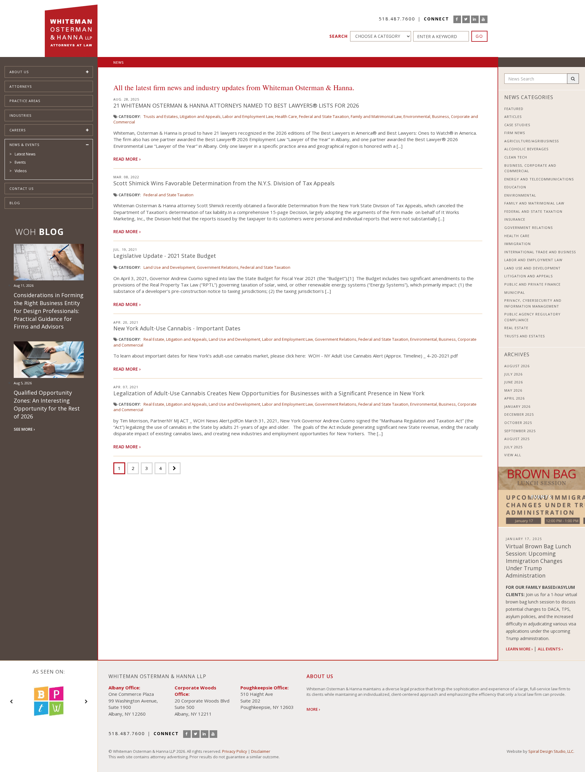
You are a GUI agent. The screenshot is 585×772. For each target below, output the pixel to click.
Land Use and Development (169, 267)
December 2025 (519, 414)
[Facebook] (457, 19)
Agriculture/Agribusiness (531, 141)
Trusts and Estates (161, 116)
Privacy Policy (234, 751)
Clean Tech (515, 157)
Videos (21, 170)
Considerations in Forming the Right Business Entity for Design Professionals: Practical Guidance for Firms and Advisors (48, 310)
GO (479, 36)
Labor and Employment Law (247, 116)
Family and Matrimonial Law (376, 116)
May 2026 (513, 390)
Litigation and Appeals (200, 116)
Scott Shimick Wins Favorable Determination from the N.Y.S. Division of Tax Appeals (224, 183)
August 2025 (517, 438)
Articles (513, 116)
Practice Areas (24, 100)
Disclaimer (260, 751)
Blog (14, 203)
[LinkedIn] (475, 19)
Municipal (514, 292)
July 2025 (513, 447)
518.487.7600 (397, 19)
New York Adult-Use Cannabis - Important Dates (176, 328)
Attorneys (20, 86)
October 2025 (518, 422)
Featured (513, 108)
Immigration (517, 243)
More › (313, 709)
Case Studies (517, 125)
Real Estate (154, 339)
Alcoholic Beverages (526, 149)
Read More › (127, 159)
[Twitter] (466, 19)
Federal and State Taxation (324, 116)
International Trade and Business (540, 252)
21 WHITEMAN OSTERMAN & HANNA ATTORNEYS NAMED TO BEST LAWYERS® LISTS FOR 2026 (236, 105)
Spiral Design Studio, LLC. (551, 751)
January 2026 (517, 406)
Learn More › (519, 649)
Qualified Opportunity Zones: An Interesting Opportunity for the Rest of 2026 (47, 404)
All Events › (550, 649)
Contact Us (21, 188)
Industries (20, 115)
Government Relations (218, 267)
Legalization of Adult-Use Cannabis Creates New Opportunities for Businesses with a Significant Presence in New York (268, 393)
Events (20, 162)
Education (515, 187)
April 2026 (514, 398)
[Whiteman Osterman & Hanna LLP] (71, 28)
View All (512, 455)
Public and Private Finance (532, 284)
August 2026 (517, 366)
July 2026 (513, 374)
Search (338, 36)
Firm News (514, 132)
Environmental (416, 116)
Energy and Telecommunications (539, 179)
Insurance (514, 219)
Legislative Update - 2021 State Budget (164, 255)
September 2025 (520, 431)
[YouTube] (484, 19)
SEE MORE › (24, 429)
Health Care (286, 116)
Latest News (25, 154)
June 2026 (513, 382)
